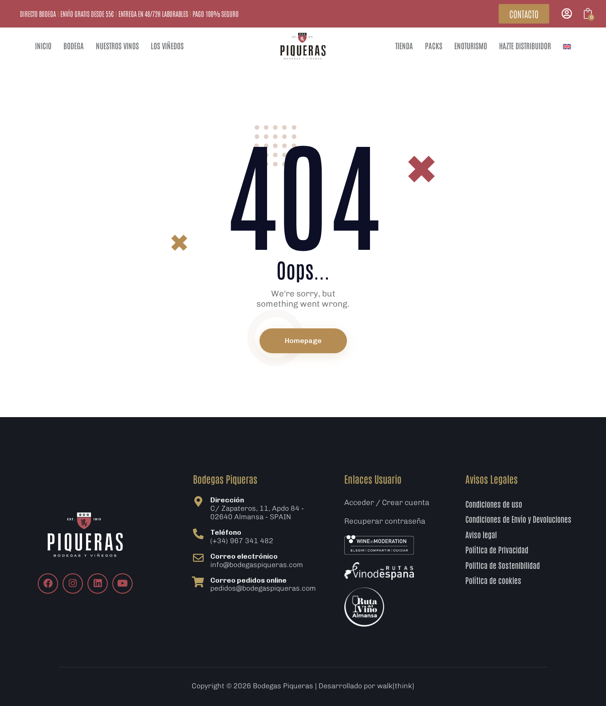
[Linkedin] (97, 583)
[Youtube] (122, 583)
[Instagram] (73, 583)
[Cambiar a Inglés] (567, 46)
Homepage (303, 340)
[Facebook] (48, 583)
